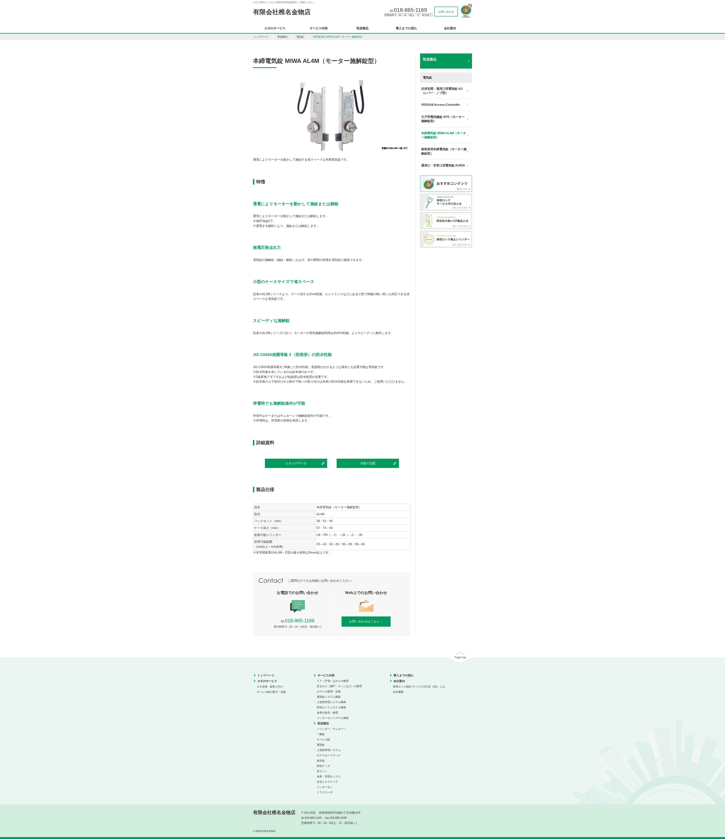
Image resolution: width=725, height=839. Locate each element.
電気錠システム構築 (329, 696)
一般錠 (321, 734)
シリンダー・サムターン (331, 728)
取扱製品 (362, 28)
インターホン (325, 787)
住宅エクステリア (327, 781)
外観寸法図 (367, 463)
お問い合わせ (446, 11)
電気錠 (300, 36)
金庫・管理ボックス (329, 776)
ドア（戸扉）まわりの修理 (333, 680)
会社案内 (450, 28)
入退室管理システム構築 (331, 702)
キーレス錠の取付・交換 (271, 691)
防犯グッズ (323, 765)
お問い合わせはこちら (364, 621)
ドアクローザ (325, 792)
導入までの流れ (406, 28)
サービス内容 (319, 28)
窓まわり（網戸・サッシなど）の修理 (339, 686)
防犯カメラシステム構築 (331, 707)
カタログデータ (296, 463)
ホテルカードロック (329, 755)
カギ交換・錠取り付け (270, 686)
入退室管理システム (329, 750)
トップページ (261, 36)
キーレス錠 (323, 739)
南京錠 (321, 760)
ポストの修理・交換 (329, 691)
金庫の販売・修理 (327, 712)
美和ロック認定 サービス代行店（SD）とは (419, 686)
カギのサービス (274, 28)
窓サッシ (322, 771)
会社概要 (398, 691)
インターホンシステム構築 (333, 717)
